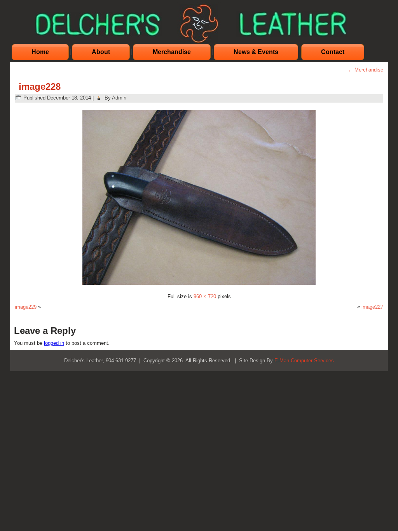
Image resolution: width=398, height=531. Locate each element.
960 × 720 (205, 296)
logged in (54, 343)
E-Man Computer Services (304, 360)
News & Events (256, 52)
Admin (119, 98)
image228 (40, 86)
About (101, 52)
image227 (372, 307)
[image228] (199, 286)
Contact (332, 52)
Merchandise (172, 52)
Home (40, 52)
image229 (26, 307)
